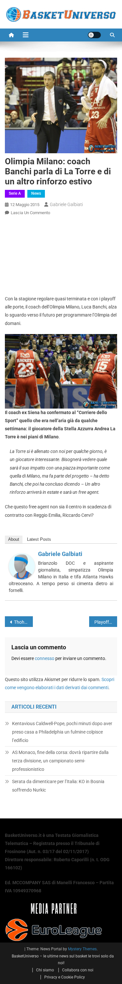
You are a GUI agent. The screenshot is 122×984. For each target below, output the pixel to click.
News (36, 193)
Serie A (15, 193)
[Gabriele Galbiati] (22, 565)
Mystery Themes (82, 949)
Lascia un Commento (30, 212)
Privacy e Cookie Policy (64, 977)
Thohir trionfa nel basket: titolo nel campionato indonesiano (23, 622)
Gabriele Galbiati (66, 204)
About (13, 539)
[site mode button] (94, 35)
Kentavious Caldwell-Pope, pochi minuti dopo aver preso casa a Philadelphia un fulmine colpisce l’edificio (62, 732)
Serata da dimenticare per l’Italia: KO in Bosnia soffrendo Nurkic (58, 786)
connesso (44, 658)
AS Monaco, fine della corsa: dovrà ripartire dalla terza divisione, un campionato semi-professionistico (60, 761)
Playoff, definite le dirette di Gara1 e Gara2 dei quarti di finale (105, 622)
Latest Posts (39, 539)
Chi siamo (45, 970)
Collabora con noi (77, 970)
